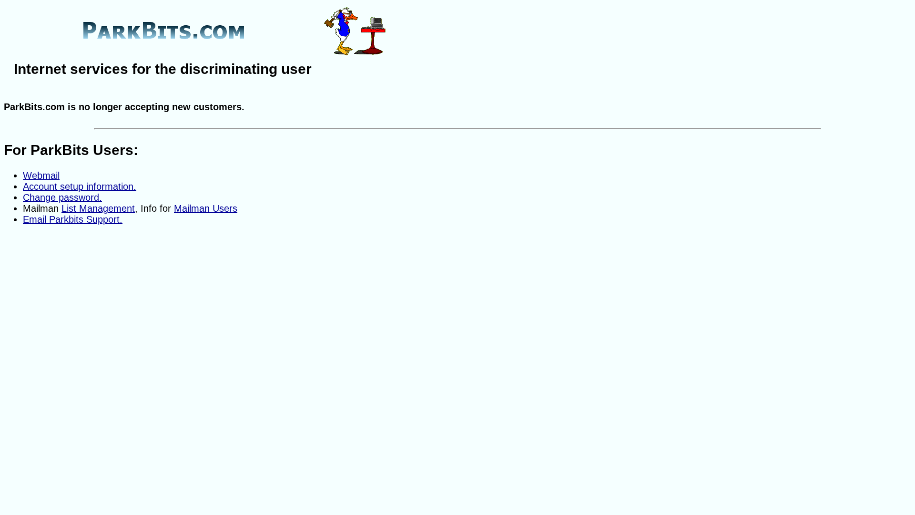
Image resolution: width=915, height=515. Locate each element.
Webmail (41, 175)
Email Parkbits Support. (72, 219)
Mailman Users (205, 208)
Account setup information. (79, 186)
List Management (98, 208)
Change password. (62, 197)
